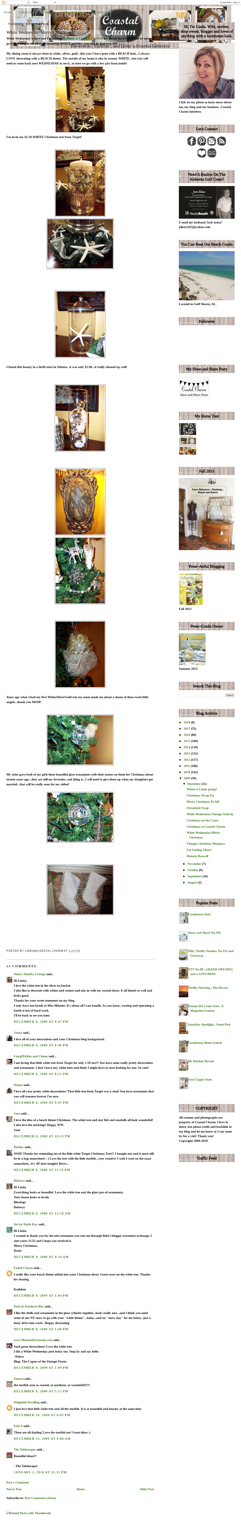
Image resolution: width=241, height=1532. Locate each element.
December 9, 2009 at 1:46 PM (41, 1329)
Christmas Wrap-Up (200, 795)
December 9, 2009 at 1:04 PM (41, 1295)
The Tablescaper (25, 1449)
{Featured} (48, 12)
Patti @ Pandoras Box (29, 1306)
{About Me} (27, 12)
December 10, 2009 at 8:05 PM (42, 1415)
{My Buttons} (100, 12)
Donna (18, 1085)
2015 (187, 741)
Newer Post (13, 1489)
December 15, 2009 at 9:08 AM (42, 1438)
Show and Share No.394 (204, 932)
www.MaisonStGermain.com (33, 1340)
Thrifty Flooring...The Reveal (208, 987)
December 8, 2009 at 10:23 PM (42, 1136)
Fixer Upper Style (200, 1079)
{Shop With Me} (73, 12)
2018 (187, 722)
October (193, 870)
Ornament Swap (198, 808)
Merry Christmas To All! (203, 801)
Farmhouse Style (199, 914)
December (194, 784)
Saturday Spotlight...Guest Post (209, 1024)
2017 (187, 728)
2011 (187, 766)
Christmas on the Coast (202, 820)
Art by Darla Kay (26, 1224)
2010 (187, 772)
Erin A (18, 1426)
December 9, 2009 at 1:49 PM (41, 1367)
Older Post (147, 1489)
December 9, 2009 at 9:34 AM (41, 1257)
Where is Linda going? (202, 789)
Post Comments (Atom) (40, 1498)
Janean (19, 1378)
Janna (18, 1032)
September (194, 876)
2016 (187, 734)
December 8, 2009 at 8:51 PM (41, 1074)
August (192, 882)
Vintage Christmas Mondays (206, 843)
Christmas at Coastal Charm (206, 826)
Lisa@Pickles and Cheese (31, 1056)
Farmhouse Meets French (205, 1043)
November (194, 863)
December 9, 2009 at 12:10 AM (42, 1213)
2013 (187, 753)
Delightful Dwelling (27, 1402)
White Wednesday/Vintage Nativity (210, 814)
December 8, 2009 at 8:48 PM (41, 1045)
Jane (17, 1113)
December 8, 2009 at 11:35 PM (42, 1170)
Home (8, 12)
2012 (187, 759)
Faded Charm (23, 1268)
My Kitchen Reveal (201, 1061)
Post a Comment (17, 1482)
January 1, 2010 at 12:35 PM (40, 1472)
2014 (187, 747)
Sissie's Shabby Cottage (29, 974)
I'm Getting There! (199, 850)
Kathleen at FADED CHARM (83, 38)
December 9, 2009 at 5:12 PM (41, 1391)
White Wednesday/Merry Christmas (38, 32)
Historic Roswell (197, 856)
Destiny (19, 1147)
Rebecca (19, 1180)
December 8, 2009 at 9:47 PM (41, 1102)
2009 (187, 778)
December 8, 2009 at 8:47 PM (41, 1021)
